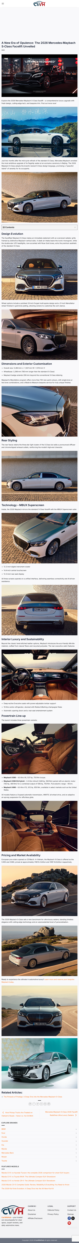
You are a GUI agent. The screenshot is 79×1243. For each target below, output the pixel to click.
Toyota (4, 1161)
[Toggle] (76, 1129)
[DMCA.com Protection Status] (72, 1227)
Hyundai (5, 1141)
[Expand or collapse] (75, 227)
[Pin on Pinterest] (45, 1104)
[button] (3, 3)
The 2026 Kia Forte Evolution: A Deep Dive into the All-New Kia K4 (28, 1189)
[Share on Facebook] (34, 1104)
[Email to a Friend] (41, 1104)
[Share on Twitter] (37, 1104)
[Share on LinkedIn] (49, 1104)
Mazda (4, 1149)
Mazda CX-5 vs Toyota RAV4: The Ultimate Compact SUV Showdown (29, 1177)
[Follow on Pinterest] (69, 1223)
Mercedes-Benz (8, 1153)
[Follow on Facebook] (69, 1218)
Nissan (4, 1157)
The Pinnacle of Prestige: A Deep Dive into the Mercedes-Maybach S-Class (33, 1097)
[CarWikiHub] (39, 3)
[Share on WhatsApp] (30, 1104)
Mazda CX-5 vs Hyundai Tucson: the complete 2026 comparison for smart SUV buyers (35, 1173)
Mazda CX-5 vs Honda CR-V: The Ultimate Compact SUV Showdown (28, 1181)
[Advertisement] (39, 22)
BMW (4, 1129)
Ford (3, 1133)
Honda (4, 1137)
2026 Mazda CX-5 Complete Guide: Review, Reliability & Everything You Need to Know (35, 1185)
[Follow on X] (73, 1218)
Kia (3, 1145)
